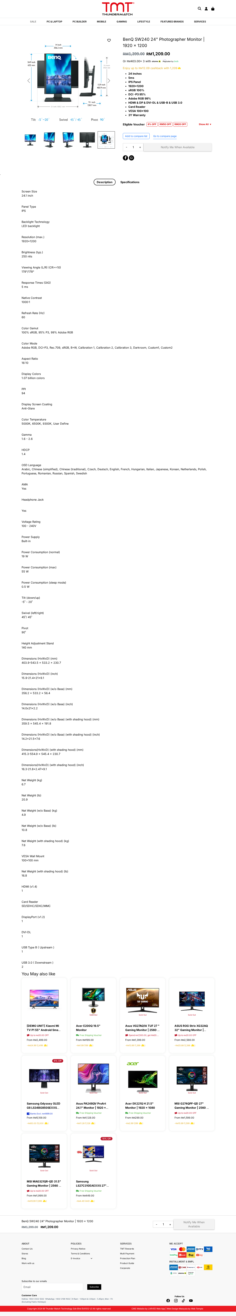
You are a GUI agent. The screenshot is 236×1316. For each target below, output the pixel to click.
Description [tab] (104, 182)
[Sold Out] (93, 1000)
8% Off (58, 1060)
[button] (91, 1258)
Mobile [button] (101, 21)
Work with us (28, 1263)
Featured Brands (172, 21)
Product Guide (127, 1263)
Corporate (125, 1268)
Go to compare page (165, 136)
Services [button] (200, 21)
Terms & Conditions (80, 1253)
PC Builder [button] (80, 21)
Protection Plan (127, 1258)
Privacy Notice (78, 1248)
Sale (33, 21)
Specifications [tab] (129, 182)
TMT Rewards (127, 1248)
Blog (24, 1258)
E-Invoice (75, 1258)
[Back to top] (7, 1278)
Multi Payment (127, 1253)
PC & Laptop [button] (54, 21)
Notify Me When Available (178, 147)
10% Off (106, 1138)
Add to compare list (136, 136)
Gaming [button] (122, 21)
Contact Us (27, 1248)
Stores (25, 1253)
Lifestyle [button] (143, 21)
